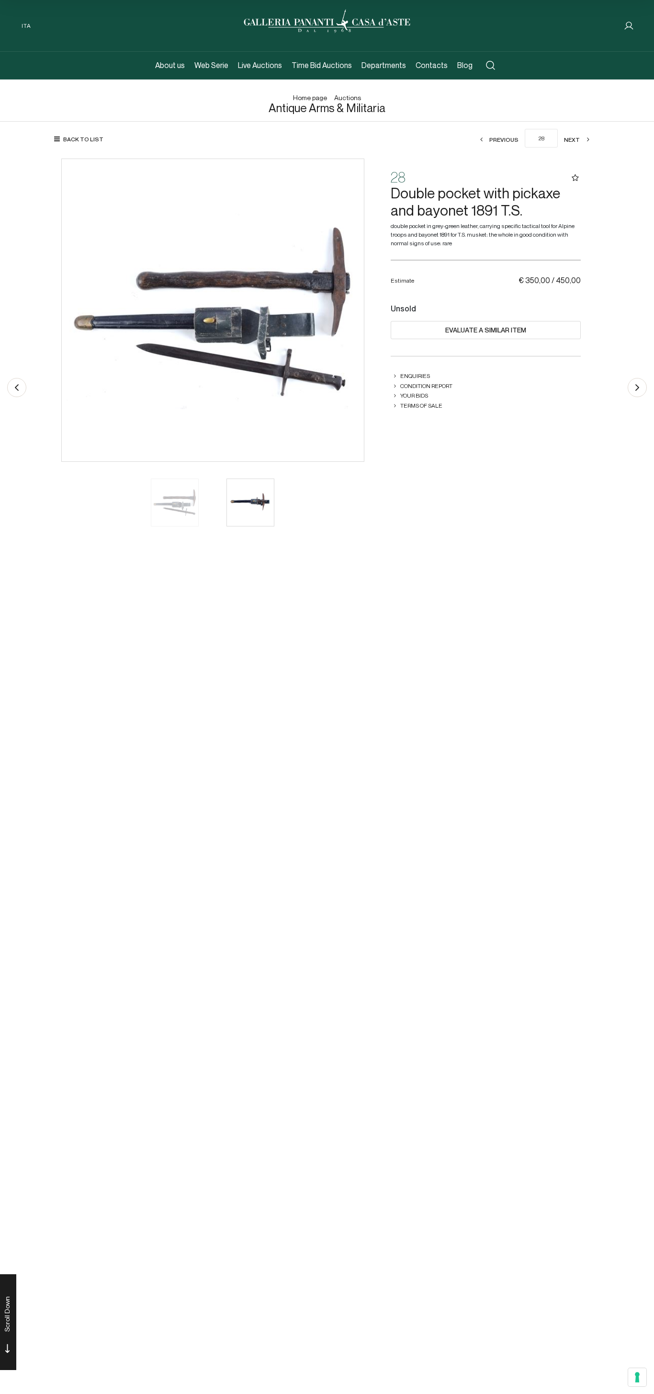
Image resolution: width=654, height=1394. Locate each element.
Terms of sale (421, 405)
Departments (383, 65)
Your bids (414, 395)
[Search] (490, 65)
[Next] (637, 387)
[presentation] (78, 310)
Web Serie (211, 65)
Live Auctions (260, 65)
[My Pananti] (629, 25)
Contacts (432, 65)
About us (170, 65)
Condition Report (426, 385)
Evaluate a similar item (485, 330)
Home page (310, 98)
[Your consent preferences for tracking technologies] (637, 1377)
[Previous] (16, 387)
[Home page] (327, 19)
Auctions (347, 98)
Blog (465, 65)
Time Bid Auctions (322, 65)
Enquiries (415, 375)
